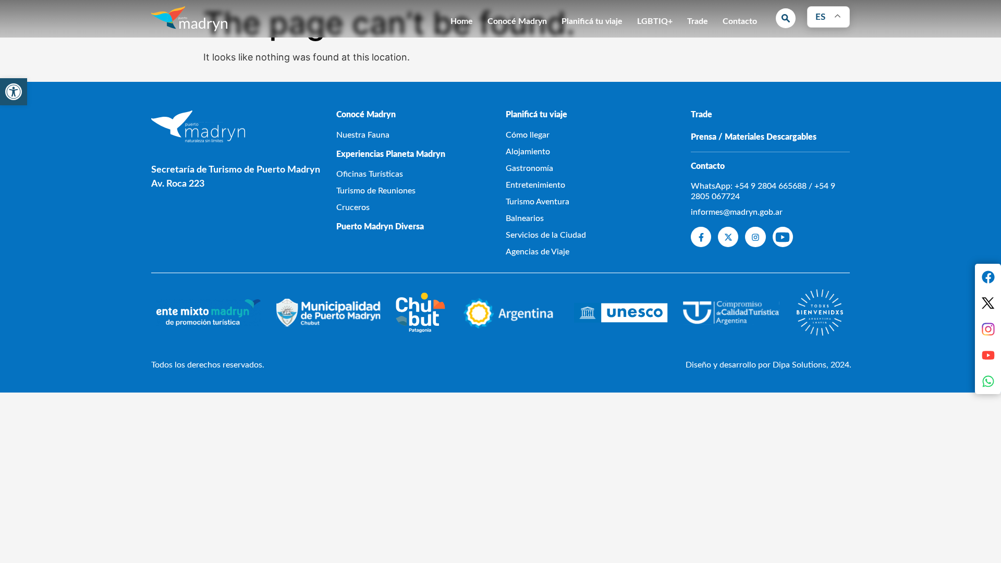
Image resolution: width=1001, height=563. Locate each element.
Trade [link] (697, 21)
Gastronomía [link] (529, 168)
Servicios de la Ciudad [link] (546, 235)
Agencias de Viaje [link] (537, 252)
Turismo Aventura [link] (537, 202)
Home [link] (461, 21)
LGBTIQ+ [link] (655, 21)
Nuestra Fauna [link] (362, 135)
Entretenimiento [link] (535, 185)
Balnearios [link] (525, 218)
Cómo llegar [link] (528, 135)
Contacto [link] (740, 21)
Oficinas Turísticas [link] (369, 174)
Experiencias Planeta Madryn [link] (390, 154)
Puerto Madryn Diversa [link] (380, 227)
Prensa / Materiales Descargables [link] (753, 137)
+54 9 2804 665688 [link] (771, 186)
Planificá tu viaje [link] (591, 21)
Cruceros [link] (353, 207)
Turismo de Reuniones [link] (376, 191)
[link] (13, 91)
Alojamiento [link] (528, 152)
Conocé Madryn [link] (517, 21)
